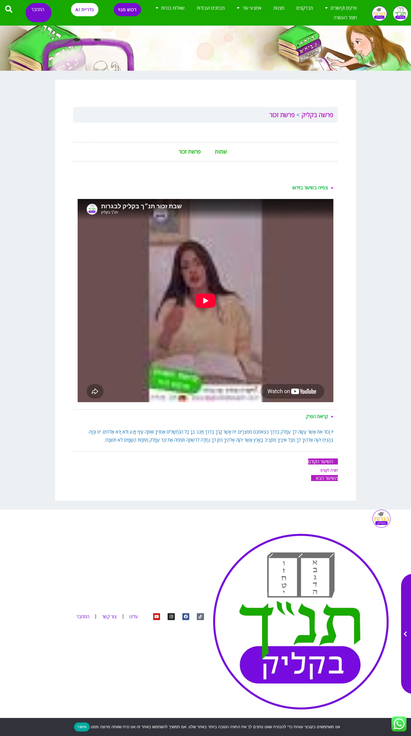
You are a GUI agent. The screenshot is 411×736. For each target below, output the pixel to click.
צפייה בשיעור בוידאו (310, 188)
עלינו (133, 616)
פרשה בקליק (316, 115)
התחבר (37, 9)
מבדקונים (304, 8)
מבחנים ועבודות (211, 8)
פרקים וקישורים (344, 8)
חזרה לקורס (329, 470)
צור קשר (109, 616)
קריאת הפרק (317, 416)
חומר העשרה (345, 17)
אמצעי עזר (252, 8)
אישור (81, 726)
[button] (205, 187)
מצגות (278, 8)
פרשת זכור (282, 115)
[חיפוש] (9, 9)
